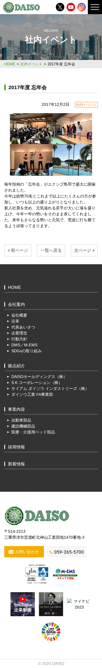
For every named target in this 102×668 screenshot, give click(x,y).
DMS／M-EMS (24, 345)
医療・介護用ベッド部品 (33, 432)
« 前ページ (18, 250)
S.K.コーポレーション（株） (36, 382)
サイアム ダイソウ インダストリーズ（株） (50, 388)
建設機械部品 (23, 426)
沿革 (15, 321)
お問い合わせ (27, 551)
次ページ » (84, 250)
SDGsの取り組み (26, 351)
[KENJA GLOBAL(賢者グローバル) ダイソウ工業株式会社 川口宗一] (51, 604)
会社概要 (19, 315)
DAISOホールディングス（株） (39, 376)
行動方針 (19, 339)
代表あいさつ (23, 327)
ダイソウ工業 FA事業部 (32, 394)
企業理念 (19, 333)
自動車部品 (21, 420)
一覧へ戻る (51, 250)
